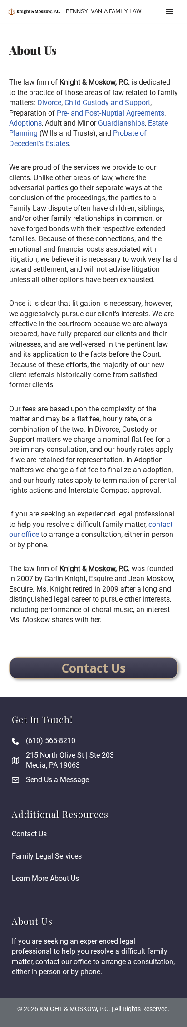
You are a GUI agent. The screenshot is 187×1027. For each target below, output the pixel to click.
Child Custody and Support (107, 102)
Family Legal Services (47, 856)
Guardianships (121, 123)
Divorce (49, 102)
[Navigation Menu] (169, 11)
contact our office (63, 961)
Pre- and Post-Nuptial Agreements (110, 113)
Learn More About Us (45, 878)
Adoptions (25, 123)
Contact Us (29, 834)
